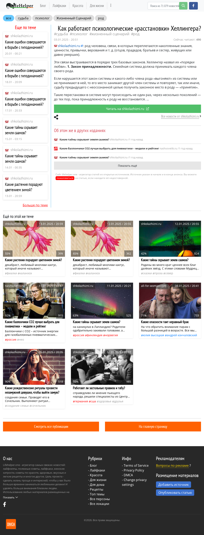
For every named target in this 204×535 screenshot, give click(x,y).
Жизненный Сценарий (73, 18)
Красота (78, 5)
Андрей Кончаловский (182, 335)
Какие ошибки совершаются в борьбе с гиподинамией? (25, 44)
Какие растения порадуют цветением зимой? (24, 187)
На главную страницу (153, 426)
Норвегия (111, 335)
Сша (93, 401)
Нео (21, 339)
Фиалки (12, 273)
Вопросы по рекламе (172, 465)
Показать (9, 497)
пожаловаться (65, 178)
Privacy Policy (134, 470)
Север (169, 273)
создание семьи (18, 406)
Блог (43, 5)
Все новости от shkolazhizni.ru (180, 116)
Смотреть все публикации (51, 426)
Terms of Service (136, 465)
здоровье (105, 401)
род (101, 18)
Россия (11, 339)
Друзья (118, 401)
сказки (147, 273)
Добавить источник (173, 484)
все (8, 18)
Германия (81, 401)
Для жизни (97, 5)
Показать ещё (127, 166)
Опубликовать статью (175, 492)
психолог (42, 18)
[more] (111, 5)
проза (158, 273)
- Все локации (98, 504)
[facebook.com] (4, 505)
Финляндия (94, 335)
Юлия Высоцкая (153, 335)
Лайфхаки (59, 5)
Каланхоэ (26, 273)
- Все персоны (99, 499)
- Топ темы (96, 494)
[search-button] (183, 6)
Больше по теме (35, 205)
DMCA (128, 475)
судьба (23, 18)
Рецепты (96, 489)
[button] (193, 6)
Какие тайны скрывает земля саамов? (21, 130)
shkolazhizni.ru (22, 36)
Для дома (97, 484)
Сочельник (38, 406)
